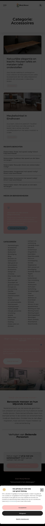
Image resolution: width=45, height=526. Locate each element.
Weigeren (22, 513)
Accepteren (22, 507)
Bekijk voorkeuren (22, 519)
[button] (42, 490)
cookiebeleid (12, 501)
